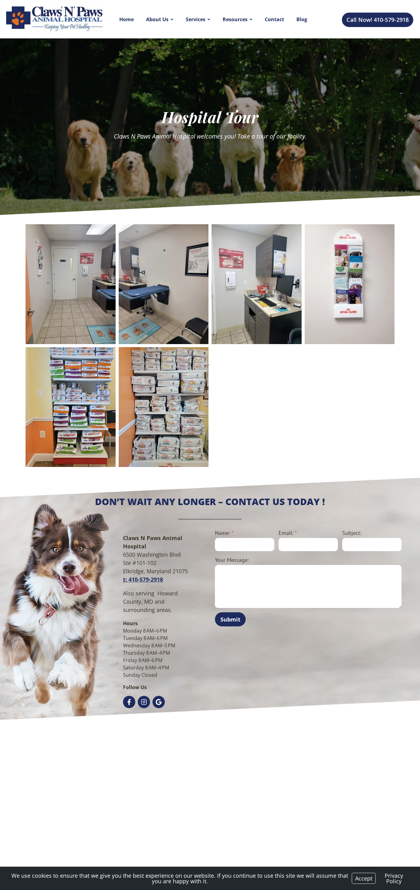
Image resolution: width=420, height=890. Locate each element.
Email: (288, 532)
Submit (230, 619)
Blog (301, 19)
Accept (363, 878)
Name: (224, 532)
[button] (71, 284)
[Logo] (55, 19)
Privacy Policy (394, 878)
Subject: (351, 532)
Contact (274, 19)
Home (126, 19)
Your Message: (232, 559)
